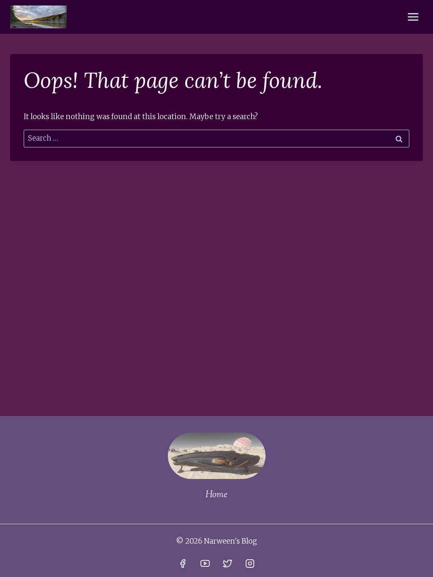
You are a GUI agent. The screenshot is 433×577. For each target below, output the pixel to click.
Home (216, 495)
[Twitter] (227, 563)
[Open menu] (413, 16)
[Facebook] (182, 563)
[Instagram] (250, 563)
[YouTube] (205, 563)
